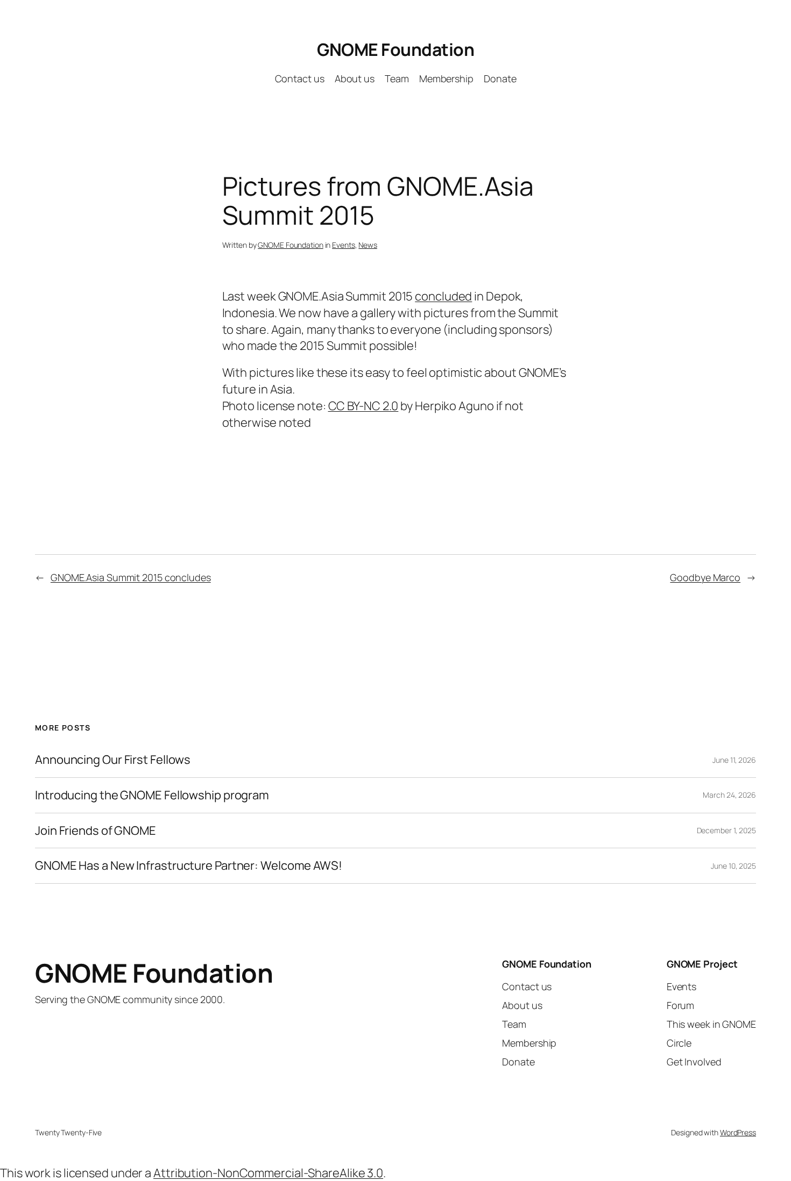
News (367, 245)
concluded (443, 296)
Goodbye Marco (705, 577)
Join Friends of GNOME (95, 831)
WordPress (738, 1132)
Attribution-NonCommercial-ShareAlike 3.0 (268, 1173)
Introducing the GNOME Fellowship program (152, 795)
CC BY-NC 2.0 (363, 406)
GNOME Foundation (395, 49)
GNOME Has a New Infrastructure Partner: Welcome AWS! (188, 865)
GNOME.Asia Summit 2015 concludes (131, 577)
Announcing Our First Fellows (112, 760)
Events (343, 245)
